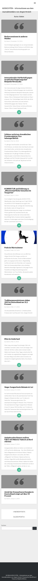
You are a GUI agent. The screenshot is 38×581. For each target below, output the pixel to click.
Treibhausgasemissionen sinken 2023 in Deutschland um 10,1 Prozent (17, 302)
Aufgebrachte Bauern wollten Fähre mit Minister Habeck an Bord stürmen (18, 440)
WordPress (32, 577)
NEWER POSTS (19, 512)
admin (8, 41)
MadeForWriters (22, 579)
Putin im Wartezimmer (13, 248)
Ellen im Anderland (12, 339)
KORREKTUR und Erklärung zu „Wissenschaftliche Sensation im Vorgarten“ (17, 191)
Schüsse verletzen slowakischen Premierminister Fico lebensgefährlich (17, 136)
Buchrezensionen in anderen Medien (15, 37)
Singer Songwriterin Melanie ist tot (18, 387)
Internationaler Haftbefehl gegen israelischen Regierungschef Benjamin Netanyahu (18, 80)
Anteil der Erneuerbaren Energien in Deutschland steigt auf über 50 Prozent (19, 494)
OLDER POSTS (18, 517)
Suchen (3, 525)
